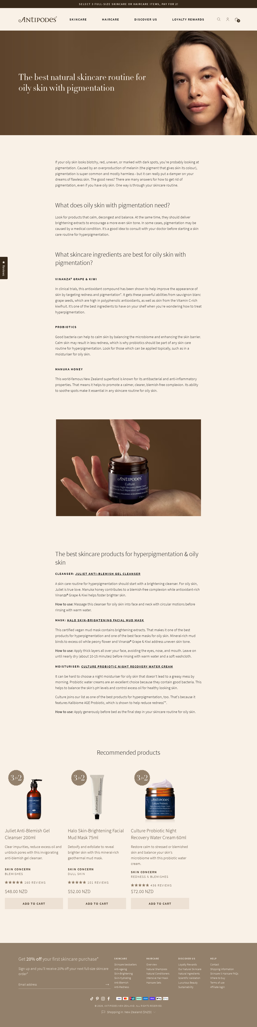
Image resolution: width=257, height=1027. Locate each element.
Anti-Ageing (120, 969)
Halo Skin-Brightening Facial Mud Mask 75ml (96, 834)
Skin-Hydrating (122, 978)
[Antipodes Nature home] (37, 19)
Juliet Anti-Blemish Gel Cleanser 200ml (27, 834)
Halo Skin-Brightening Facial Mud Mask (105, 620)
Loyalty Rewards (187, 964)
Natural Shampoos (156, 969)
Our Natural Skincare (189, 969)
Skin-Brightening (123, 973)
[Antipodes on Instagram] (103, 998)
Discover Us (187, 958)
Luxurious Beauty (188, 982)
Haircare (152, 958)
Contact (214, 964)
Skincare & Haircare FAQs (224, 973)
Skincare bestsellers (125, 964)
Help (213, 958)
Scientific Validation (189, 978)
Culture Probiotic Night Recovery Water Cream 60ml (158, 834)
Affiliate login (217, 987)
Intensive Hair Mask (157, 978)
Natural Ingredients (189, 973)
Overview (151, 964)
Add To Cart (34, 903)
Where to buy (217, 978)
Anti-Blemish (121, 982)
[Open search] (219, 19)
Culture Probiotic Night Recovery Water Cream (127, 666)
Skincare (120, 958)
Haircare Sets (153, 982)
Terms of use (217, 982)
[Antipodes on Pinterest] (97, 998)
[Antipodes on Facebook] (108, 998)
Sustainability (185, 987)
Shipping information (222, 969)
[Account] (228, 19)
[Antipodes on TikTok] (92, 998)
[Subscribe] (107, 984)
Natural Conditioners (157, 973)
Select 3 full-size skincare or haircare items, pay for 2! (128, 4)
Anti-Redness (121, 987)
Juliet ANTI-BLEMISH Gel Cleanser (108, 574)
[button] (10, 1017)
